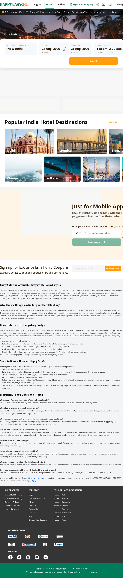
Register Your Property (37, 520)
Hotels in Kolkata (61, 509)
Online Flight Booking (13, 495)
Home (5, 34)
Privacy (31, 502)
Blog (30, 516)
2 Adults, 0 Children (104, 52)
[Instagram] (30, 557)
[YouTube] (39, 557)
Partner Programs (12, 509)
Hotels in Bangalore (62, 502)
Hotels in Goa (59, 516)
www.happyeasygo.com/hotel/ (18, 369)
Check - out (75, 45)
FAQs (30, 495)
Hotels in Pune (60, 520)
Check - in (46, 45)
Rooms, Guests (102, 45)
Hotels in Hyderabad (62, 512)
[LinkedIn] (46, 557)
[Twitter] (21, 557)
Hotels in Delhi (60, 495)
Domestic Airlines (11, 502)
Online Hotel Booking (13, 498)
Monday (45, 52)
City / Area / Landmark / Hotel (19, 45)
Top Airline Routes (12, 505)
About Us (32, 505)
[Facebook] (12, 557)
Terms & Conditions (36, 498)
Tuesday (74, 52)
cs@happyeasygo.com (35, 478)
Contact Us (33, 509)
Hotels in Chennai (61, 505)
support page (32, 480)
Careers (31, 512)
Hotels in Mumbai (61, 498)
